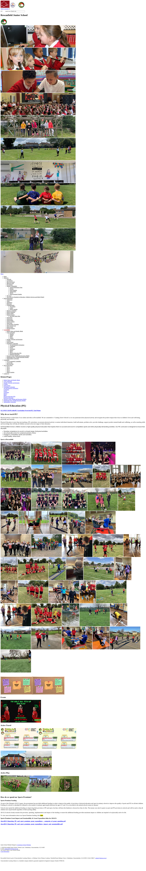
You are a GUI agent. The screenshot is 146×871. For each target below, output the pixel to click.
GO (1, 11)
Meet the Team (10, 283)
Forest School (10, 342)
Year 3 (8, 366)
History (11, 350)
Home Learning (10, 372)
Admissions (9, 299)
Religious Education (14, 354)
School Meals (10, 320)
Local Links (9, 362)
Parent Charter (10, 313)
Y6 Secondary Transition (13, 324)
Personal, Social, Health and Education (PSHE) (18, 356)
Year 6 (8, 371)
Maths (11, 336)
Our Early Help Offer (15, 316)
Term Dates (9, 323)
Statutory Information (12, 286)
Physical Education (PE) (15, 353)
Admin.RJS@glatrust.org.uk (11, 848)
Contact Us (6, 373)
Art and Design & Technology (17, 345)
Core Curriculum (11, 332)
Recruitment (10, 284)
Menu (2, 274)
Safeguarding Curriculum (13, 358)
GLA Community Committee (14, 361)
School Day (9, 317)
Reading (12, 334)
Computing (12, 346)
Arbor (8, 301)
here (41, 815)
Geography (12, 349)
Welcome (9, 279)
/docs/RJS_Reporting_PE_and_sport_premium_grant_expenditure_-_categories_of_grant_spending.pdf (33, 821)
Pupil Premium (13, 290)
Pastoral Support (11, 314)
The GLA (9, 295)
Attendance (9, 302)
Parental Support (11, 328)
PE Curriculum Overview (23, 410)
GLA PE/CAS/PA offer (8, 410)
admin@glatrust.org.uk (100, 858)
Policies (11, 288)
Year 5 (8, 369)
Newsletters (12, 306)
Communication (10, 305)
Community (6, 360)
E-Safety (9, 340)
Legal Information (5, 851)
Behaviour (9, 304)
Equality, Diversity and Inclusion (14, 339)
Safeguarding (13, 291)
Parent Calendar (13, 309)
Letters (11, 308)
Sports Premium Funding (16, 294)
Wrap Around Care (11, 325)
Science (11, 338)
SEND (11, 293)
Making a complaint (11, 310)
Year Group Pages (8, 365)
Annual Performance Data (16, 287)
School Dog (9, 319)
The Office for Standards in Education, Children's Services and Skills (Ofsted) (25, 297)
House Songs (10, 327)
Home (5, 276)
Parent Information (8, 298)
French (11, 347)
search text (7, 11)
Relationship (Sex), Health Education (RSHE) (18, 357)
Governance (10, 280)
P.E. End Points (36, 410)
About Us (6, 278)
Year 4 (8, 368)
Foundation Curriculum (12, 343)
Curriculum (7, 330)
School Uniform (10, 321)
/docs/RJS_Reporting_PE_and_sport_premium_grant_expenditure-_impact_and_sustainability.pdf (32, 824)
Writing (11, 335)
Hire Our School (11, 282)
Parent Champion (11, 312)
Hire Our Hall (10, 364)
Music (11, 351)
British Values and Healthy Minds (15, 331)
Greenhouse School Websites (24, 845)
